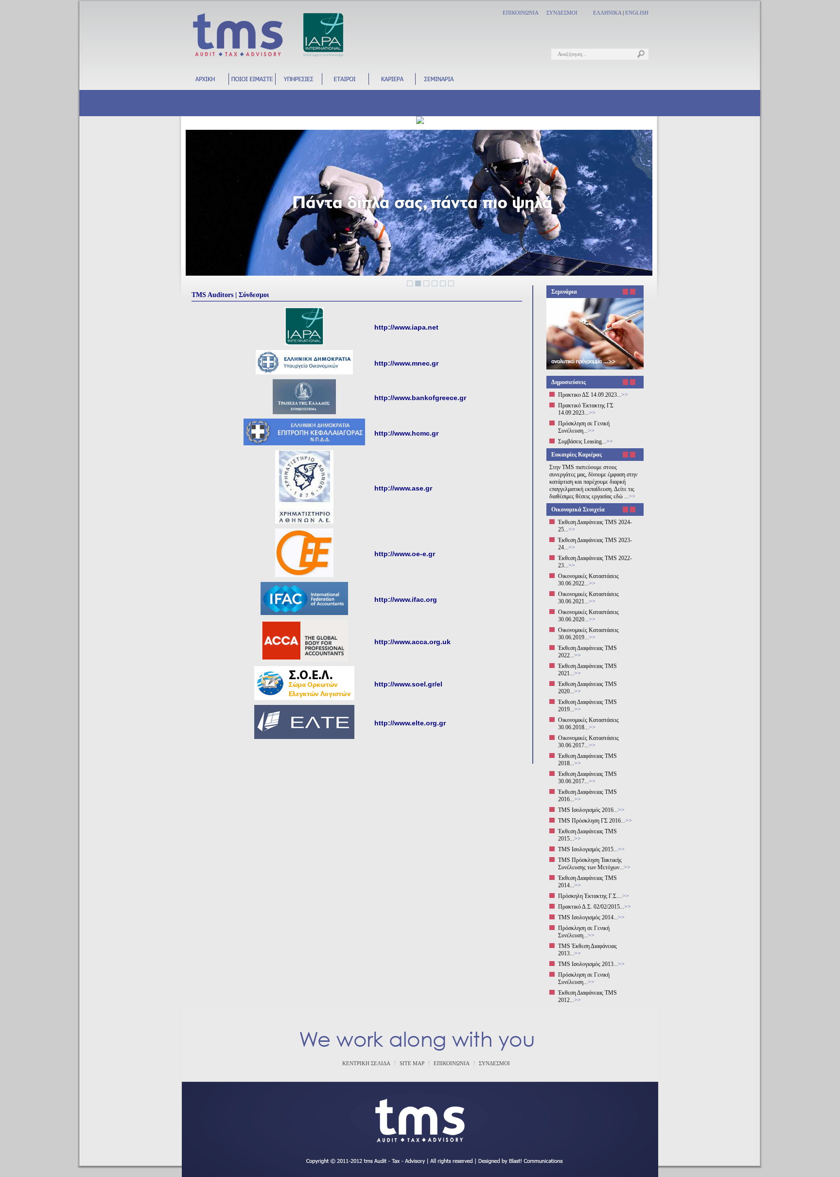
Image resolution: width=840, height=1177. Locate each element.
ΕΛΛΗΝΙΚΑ (607, 13)
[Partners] (345, 83)
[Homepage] (205, 83)
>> (624, 394)
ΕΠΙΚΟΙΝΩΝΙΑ (521, 13)
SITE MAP (412, 1063)
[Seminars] (438, 83)
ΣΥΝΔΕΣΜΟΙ (562, 13)
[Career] (391, 83)
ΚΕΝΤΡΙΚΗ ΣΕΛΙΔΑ (366, 1063)
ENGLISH (636, 13)
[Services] (298, 83)
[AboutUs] (251, 83)
